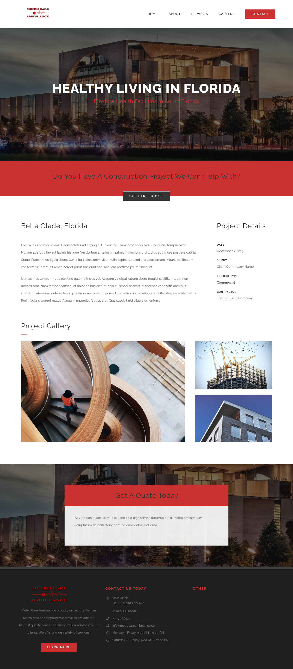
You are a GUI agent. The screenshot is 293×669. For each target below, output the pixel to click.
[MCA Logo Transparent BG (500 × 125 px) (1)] (38, 9)
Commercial (226, 282)
